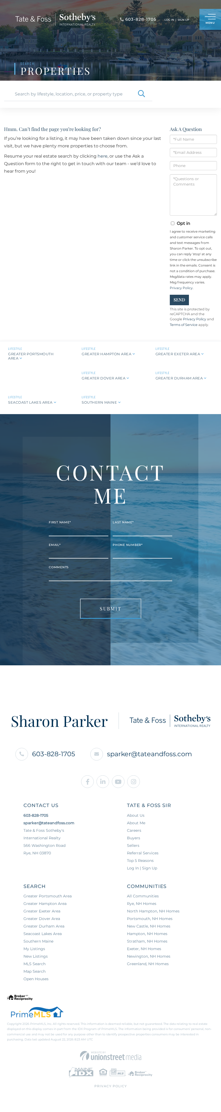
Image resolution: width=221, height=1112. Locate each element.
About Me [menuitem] (136, 822)
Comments (59, 567)
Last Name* (123, 522)
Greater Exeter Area (178, 354)
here (103, 156)
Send (179, 300)
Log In (169, 20)
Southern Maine (99, 402)
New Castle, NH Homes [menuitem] (148, 926)
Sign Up (183, 20)
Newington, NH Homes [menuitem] (148, 956)
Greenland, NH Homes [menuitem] (148, 963)
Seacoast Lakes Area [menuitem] (42, 933)
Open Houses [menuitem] (36, 978)
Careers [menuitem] (134, 830)
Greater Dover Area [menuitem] (41, 918)
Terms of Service (184, 325)
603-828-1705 (53, 754)
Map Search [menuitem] (34, 971)
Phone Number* (128, 545)
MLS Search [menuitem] (34, 963)
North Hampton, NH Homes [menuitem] (153, 911)
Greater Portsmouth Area (31, 356)
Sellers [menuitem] (133, 845)
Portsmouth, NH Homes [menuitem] (149, 918)
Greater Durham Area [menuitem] (43, 926)
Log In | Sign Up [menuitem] (142, 868)
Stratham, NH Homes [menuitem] (147, 941)
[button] (141, 94)
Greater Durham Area (179, 378)
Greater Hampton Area (106, 354)
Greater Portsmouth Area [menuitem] (47, 896)
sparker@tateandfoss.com (149, 754)
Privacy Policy (181, 288)
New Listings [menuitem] (35, 956)
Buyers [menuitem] (133, 838)
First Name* (60, 522)
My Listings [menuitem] (34, 948)
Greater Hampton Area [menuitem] (45, 903)
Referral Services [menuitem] (142, 853)
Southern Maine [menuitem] (38, 941)
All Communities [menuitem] (143, 896)
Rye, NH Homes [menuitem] (141, 903)
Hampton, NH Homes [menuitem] (147, 933)
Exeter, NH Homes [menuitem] (144, 948)
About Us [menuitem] (135, 815)
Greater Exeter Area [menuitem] (41, 911)
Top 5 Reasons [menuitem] (140, 860)
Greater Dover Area (103, 378)
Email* (55, 545)
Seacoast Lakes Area (30, 402)
